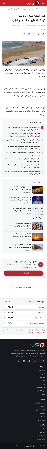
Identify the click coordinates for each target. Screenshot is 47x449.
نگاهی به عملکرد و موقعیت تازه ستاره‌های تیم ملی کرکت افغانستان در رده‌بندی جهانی (22, 166)
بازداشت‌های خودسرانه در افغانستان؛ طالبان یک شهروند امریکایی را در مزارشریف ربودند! (22, 141)
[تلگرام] (29, 361)
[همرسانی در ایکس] (29, 34)
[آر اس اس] (19, 361)
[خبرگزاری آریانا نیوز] (33, 2)
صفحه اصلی (41, 370)
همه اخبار (38, 9)
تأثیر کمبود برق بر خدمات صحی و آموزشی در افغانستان (22, 235)
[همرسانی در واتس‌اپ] (43, 34)
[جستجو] (4, 3)
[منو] (43, 3)
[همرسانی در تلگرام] (38, 34)
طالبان (43, 374)
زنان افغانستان (41, 391)
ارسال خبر (42, 413)
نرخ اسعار (42, 406)
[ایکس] (38, 361)
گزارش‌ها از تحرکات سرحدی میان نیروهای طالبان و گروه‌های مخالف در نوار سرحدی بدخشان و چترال (24, 135)
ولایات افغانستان (40, 410)
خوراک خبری (41, 420)
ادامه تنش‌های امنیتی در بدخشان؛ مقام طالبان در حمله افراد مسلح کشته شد (22, 160)
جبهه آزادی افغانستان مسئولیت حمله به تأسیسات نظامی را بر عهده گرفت (22, 153)
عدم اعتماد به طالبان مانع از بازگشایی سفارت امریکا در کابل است (20, 246)
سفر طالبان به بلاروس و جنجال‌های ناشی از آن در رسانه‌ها (20, 224)
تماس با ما (42, 432)
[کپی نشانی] (24, 34)
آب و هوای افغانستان (39, 403)
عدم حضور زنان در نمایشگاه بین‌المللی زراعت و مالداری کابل (21, 188)
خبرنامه (43, 417)
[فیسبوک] (43, 361)
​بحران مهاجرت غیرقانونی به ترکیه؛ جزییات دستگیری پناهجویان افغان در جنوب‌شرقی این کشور (24, 147)
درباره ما (43, 429)
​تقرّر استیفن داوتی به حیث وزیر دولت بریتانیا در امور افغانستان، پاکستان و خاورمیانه (24, 128)
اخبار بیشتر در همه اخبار (23, 287)
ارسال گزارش (25, 273)
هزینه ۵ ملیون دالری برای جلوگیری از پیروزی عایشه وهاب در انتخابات (20, 198)
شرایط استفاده (41, 439)
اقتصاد (43, 394)
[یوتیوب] (24, 361)
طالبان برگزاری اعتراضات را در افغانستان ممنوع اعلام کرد (22, 209)
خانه (44, 9)
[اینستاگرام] (34, 361)
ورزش (43, 384)
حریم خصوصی (41, 436)
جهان (43, 381)
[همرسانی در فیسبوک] (34, 34)
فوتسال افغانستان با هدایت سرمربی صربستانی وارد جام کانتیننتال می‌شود (22, 172)
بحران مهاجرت (41, 387)
